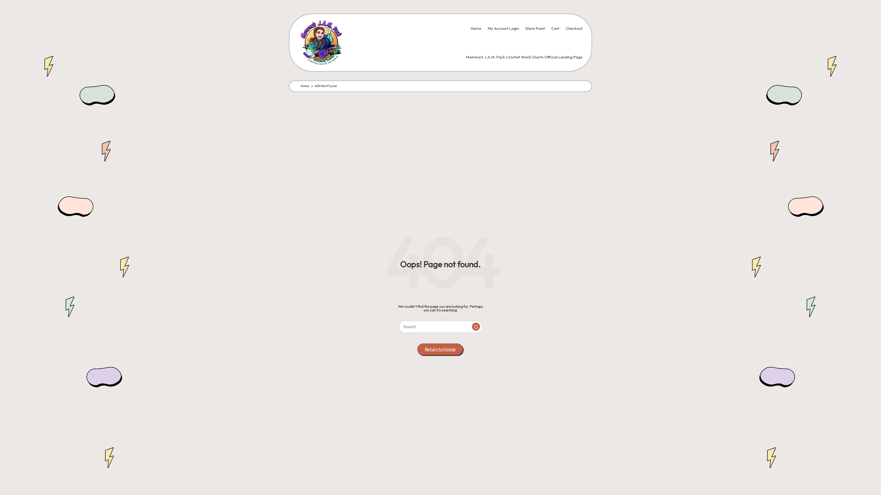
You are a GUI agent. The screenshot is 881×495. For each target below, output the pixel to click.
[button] (476, 327)
